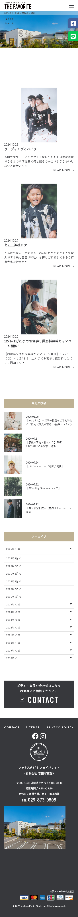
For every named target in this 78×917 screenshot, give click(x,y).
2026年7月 (12, 566)
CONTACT (12, 727)
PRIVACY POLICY (60, 727)
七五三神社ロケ (15, 245)
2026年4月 (12, 581)
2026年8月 (12, 558)
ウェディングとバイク (20, 149)
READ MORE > (63, 170)
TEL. (39, 800)
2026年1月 (12, 597)
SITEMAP (33, 727)
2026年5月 (12, 574)
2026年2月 (12, 589)
